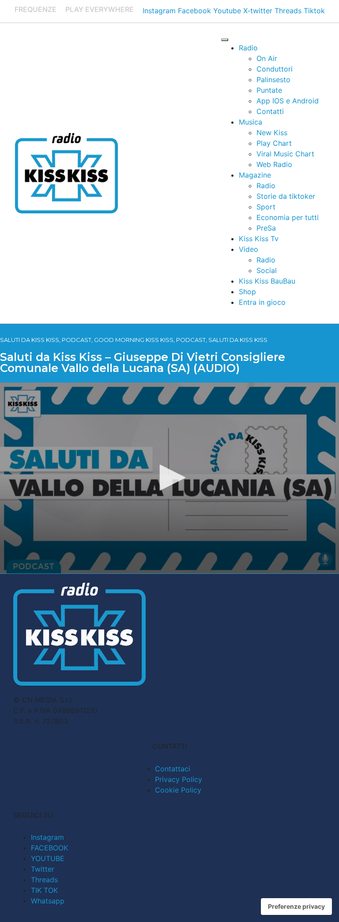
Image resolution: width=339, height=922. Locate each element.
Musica (250, 122)
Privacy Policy (178, 779)
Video (248, 249)
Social (266, 270)
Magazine (255, 175)
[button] (169, 477)
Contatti (270, 111)
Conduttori (274, 69)
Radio (248, 47)
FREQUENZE (35, 9)
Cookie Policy (178, 789)
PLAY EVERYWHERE (99, 9)
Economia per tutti (287, 217)
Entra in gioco (262, 302)
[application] (169, 478)
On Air (266, 58)
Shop (247, 291)
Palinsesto (273, 79)
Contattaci (172, 768)
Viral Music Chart (285, 153)
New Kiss (271, 132)
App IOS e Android (287, 100)
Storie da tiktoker (285, 196)
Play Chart (274, 143)
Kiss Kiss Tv (259, 238)
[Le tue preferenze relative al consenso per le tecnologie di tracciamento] (296, 906)
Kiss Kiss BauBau (267, 281)
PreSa (266, 228)
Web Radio (274, 164)
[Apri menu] (224, 39)
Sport (265, 206)
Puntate (269, 90)
